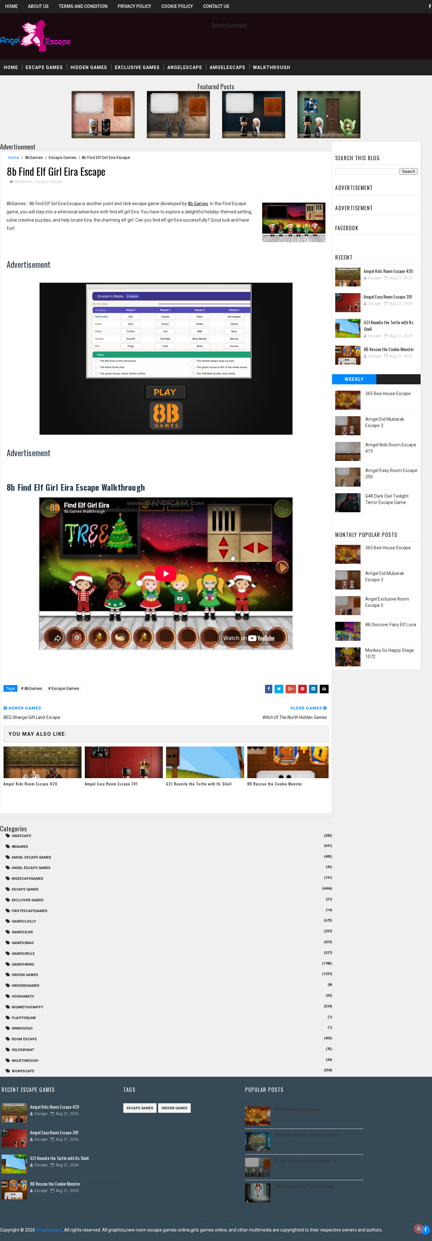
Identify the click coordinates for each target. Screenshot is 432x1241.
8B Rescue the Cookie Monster (275, 783)
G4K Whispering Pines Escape (304, 1186)
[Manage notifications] (419, 1229)
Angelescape (184, 67)
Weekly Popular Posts (354, 380)
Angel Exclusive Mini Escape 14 (306, 1160)
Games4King (23, 964)
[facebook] (425, 1230)
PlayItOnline (24, 1018)
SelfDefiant (23, 1050)
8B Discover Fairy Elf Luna (390, 624)
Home (11, 6)
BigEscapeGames (27, 879)
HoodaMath (23, 996)
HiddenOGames (26, 986)
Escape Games (44, 67)
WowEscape (23, 1071)
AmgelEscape (227, 67)
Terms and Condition (83, 6)
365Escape (21, 836)
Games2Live (22, 932)
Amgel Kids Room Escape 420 (30, 783)
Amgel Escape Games (31, 857)
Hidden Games (89, 67)
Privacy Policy (134, 6)
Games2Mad (23, 943)
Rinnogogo (22, 1028)
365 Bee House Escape (388, 393)
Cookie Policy (177, 6)
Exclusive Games (137, 67)
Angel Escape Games (31, 868)
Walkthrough (271, 67)
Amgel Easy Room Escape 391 (111, 783)
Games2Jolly (24, 921)
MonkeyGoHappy (27, 1007)
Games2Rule (23, 954)
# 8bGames (31, 688)
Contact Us (216, 6)
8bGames (34, 157)
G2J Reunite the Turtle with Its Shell (199, 783)
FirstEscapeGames (29, 911)
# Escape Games (63, 688)
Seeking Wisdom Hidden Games (306, 1134)
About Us (38, 6)
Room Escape (24, 1039)
